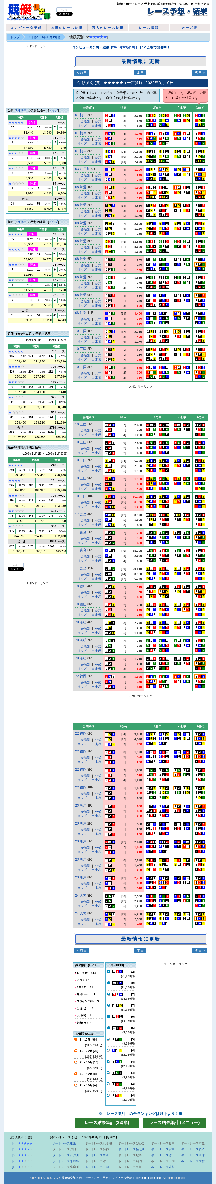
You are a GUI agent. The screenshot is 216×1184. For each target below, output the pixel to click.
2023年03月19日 (124, 47)
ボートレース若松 (163, 1167)
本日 (140, 73)
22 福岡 (80, 676)
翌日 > (200, 73)
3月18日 (21, 222)
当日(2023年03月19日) (44, 37)
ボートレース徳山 (163, 1155)
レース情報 (149, 27)
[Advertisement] (140, 399)
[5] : (22, 1143)
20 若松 (80, 622)
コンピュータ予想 (26, 27)
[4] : (22, 1149)
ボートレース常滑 (97, 1155)
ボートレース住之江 (131, 1149)
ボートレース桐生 (64, 1143)
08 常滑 (80, 187)
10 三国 (80, 331)
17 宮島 (80, 514)
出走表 (96, 125)
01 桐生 (80, 115)
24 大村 (80, 895)
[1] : (22, 1167)
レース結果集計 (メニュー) (174, 1122)
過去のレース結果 (108, 27)
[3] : (22, 1155)
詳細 (32, 122)
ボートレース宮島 (163, 1149)
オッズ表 (190, 27)
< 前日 (81, 73)
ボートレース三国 (97, 1167)
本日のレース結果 (67, 27)
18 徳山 (80, 586)
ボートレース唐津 (193, 1155)
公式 (98, 121)
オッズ (82, 125)
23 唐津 (80, 805)
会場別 (85, 121)
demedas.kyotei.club (148, 1177)
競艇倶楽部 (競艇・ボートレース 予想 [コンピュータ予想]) (98, 1177)
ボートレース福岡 (193, 1149)
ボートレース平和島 (65, 1161)
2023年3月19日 (159, 82)
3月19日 (21, 110)
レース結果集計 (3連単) (107, 1122)
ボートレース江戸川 (65, 1155)
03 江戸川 (82, 169)
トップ (15, 37)
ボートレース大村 (193, 1161)
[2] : (22, 1161)
